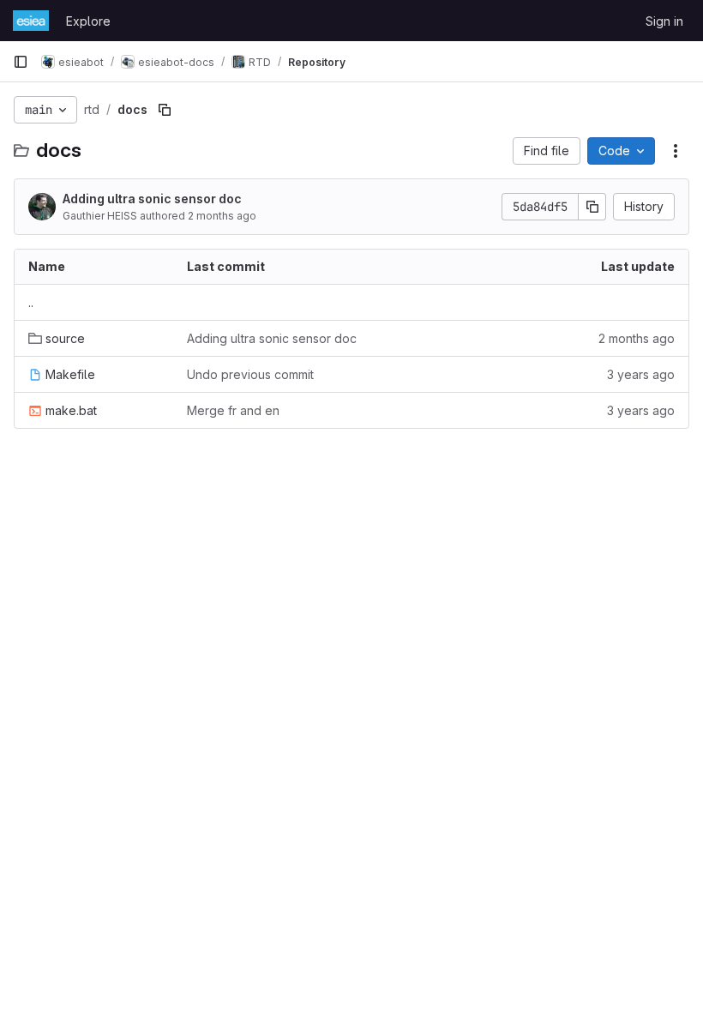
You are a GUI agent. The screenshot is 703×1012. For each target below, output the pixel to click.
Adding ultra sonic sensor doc (152, 198)
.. (30, 302)
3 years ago (641, 374)
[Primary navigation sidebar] (20, 61)
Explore (88, 21)
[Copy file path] (164, 109)
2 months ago (222, 215)
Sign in (664, 21)
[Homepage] (30, 20)
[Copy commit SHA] (592, 206)
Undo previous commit (250, 374)
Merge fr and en (233, 410)
